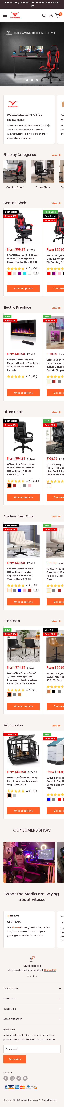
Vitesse (16, 927)
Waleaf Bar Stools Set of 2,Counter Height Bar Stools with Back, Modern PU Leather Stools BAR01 (22, 678)
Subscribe (15, 1059)
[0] (58, 16)
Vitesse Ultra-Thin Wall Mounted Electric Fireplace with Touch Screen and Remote (22, 365)
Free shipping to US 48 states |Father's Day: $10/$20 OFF (32, 4)
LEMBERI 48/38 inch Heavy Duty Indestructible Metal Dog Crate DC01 (22, 781)
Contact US (50, 969)
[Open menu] (5, 15)
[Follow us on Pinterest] (18, 1078)
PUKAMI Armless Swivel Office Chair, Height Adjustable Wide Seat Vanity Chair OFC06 (20, 573)
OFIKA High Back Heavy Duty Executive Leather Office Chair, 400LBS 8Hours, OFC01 (20, 469)
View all (56, 155)
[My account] (51, 15)
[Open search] (44, 15)
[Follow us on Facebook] (5, 1078)
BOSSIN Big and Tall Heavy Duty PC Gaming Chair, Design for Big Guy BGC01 (23, 259)
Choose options (23, 288)
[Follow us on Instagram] (12, 1078)
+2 (36, 273)
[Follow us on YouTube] (25, 1078)
